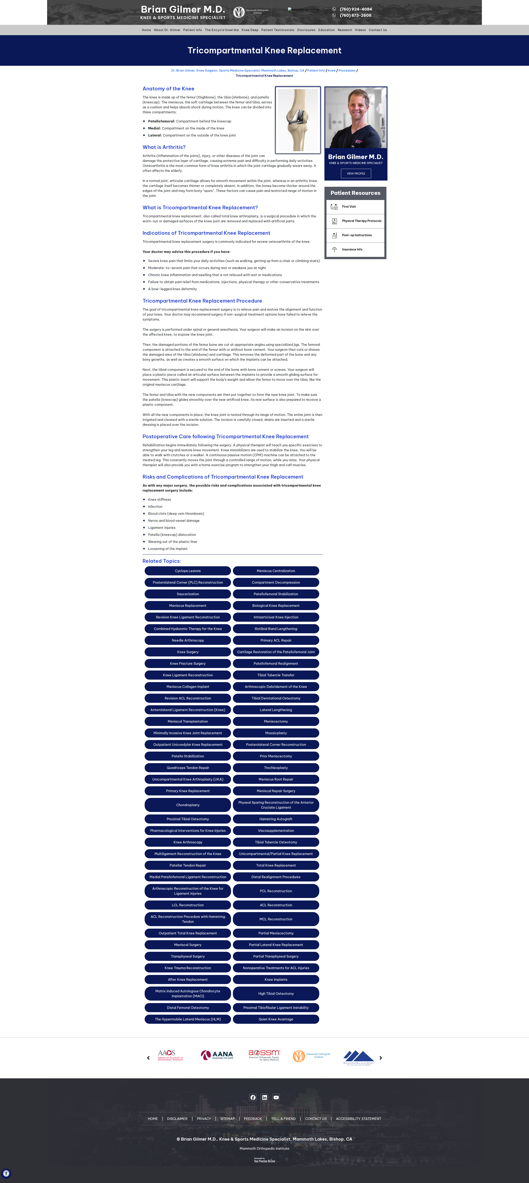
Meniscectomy (276, 721)
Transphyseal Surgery (188, 956)
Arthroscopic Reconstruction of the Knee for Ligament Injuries (187, 891)
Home (146, 30)
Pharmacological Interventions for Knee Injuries (188, 831)
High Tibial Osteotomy (276, 993)
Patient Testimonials (277, 30)
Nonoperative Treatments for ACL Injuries (276, 968)
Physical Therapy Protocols (361, 221)
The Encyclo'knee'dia (222, 30)
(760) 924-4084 (356, 9)
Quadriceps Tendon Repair (188, 768)
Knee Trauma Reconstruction (188, 968)
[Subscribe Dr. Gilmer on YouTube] (276, 1097)
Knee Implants (276, 979)
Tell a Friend (283, 1119)
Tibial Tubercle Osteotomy (276, 842)
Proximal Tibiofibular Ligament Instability (276, 1008)
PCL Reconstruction (276, 891)
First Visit (349, 206)
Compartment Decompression (276, 582)
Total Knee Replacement (276, 865)
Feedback (253, 1119)
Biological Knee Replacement (276, 605)
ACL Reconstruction (276, 905)
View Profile (356, 173)
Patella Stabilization (188, 756)
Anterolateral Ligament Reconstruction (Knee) (187, 710)
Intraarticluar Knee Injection (276, 617)
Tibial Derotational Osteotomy (276, 698)
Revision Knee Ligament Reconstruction (188, 617)
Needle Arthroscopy (188, 640)
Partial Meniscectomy (276, 933)
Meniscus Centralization (276, 571)
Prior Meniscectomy (276, 756)
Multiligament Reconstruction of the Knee (188, 854)
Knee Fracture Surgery (188, 663)
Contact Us (378, 30)
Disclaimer (177, 1119)
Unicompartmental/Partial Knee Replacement (276, 854)
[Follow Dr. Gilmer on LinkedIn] (264, 1097)
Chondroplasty (188, 805)
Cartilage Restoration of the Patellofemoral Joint (276, 652)
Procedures (347, 70)
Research (345, 30)
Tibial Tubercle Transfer (275, 675)
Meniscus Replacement (187, 605)
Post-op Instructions (357, 235)
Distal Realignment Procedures (275, 877)
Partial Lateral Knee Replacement (276, 945)
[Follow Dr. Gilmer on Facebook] (252, 1097)
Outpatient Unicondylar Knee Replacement (188, 744)
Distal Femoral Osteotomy (188, 1008)
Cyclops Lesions (188, 571)
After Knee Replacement (188, 979)
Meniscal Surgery (187, 945)
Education (326, 30)
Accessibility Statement (358, 1119)
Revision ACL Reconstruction (188, 698)
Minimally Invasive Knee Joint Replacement (188, 733)
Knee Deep (250, 30)
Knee (332, 70)
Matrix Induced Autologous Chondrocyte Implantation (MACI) (187, 993)
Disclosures (306, 30)
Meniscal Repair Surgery (276, 791)
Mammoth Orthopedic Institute (264, 1148)
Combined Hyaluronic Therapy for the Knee (188, 629)
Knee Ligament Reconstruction (188, 675)
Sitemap (227, 1119)
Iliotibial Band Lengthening (276, 629)
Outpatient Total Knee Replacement (188, 933)
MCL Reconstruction (276, 919)
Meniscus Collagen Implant (188, 687)
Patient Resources (355, 192)
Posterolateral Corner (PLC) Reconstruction (188, 582)
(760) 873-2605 (355, 15)
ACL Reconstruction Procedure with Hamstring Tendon (188, 919)
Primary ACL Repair (276, 640)
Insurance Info (352, 249)
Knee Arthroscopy (188, 842)
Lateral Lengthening (276, 710)
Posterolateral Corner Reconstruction (276, 744)
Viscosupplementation (276, 831)
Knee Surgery (188, 652)
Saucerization (188, 594)
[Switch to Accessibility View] (6, 1174)
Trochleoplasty (276, 768)
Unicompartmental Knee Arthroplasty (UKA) (187, 779)
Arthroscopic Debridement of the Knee (276, 687)
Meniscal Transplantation (188, 721)
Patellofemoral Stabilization (276, 594)
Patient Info (192, 30)
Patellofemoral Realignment (276, 663)
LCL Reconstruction (188, 905)
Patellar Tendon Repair (188, 865)
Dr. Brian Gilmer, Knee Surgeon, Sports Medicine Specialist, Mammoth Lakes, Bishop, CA (237, 70)
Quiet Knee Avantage (276, 1019)
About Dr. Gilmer (167, 30)
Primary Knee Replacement (188, 791)
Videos (360, 30)
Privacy (204, 1119)
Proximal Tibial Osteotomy (188, 819)
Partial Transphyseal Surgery (276, 956)
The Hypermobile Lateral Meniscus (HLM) (188, 1019)
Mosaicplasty (276, 733)
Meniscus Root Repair (276, 779)
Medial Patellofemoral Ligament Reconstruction (188, 877)
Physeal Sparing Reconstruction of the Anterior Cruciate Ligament (276, 804)
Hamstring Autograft (276, 819)
